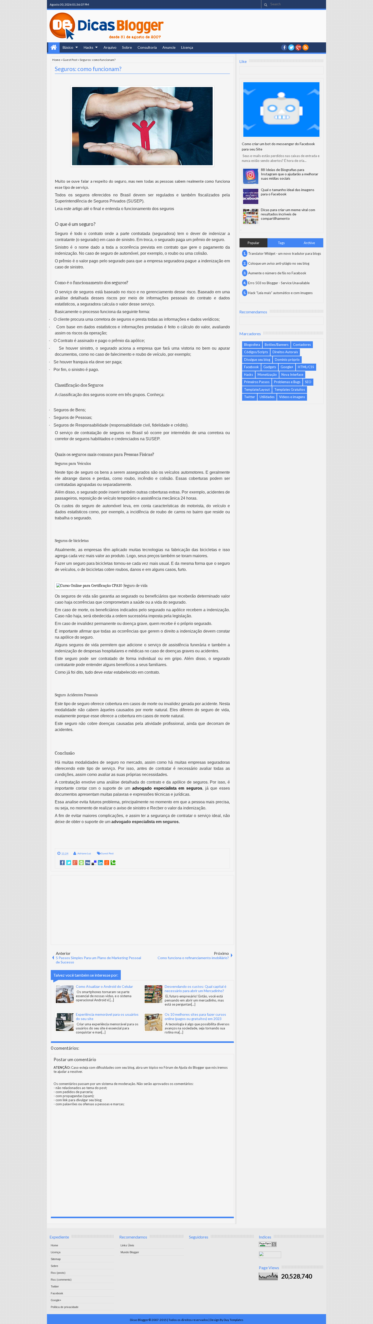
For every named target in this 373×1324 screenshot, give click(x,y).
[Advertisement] (142, 909)
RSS (305, 47)
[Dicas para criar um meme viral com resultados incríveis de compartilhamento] (251, 216)
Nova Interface (292, 374)
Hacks (88, 47)
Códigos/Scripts (256, 352)
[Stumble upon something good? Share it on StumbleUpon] (81, 862)
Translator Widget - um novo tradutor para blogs (284, 253)
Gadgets (269, 367)
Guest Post (70, 59)
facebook (284, 47)
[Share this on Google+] (75, 862)
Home (54, 47)
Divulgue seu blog (257, 360)
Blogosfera (252, 345)
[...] (112, 1000)
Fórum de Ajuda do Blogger (184, 1067)
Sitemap (56, 1259)
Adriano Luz (84, 853)
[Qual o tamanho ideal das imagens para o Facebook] (251, 196)
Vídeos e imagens (292, 397)
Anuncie (169, 47)
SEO (308, 382)
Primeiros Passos (256, 382)
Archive (309, 243)
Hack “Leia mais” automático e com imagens (280, 293)
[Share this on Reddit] (106, 862)
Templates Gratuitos (289, 389)
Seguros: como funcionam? (88, 68)
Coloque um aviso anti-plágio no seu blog (278, 263)
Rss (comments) (61, 1279)
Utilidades (267, 397)
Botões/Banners (277, 345)
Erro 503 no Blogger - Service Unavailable (279, 283)
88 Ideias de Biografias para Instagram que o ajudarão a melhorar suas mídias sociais (289, 173)
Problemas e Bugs (287, 382)
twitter (291, 47)
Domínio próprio (287, 360)
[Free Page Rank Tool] (268, 1246)
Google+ (298, 47)
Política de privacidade (64, 1307)
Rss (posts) (58, 1272)
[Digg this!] (87, 862)
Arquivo (110, 47)
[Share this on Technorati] (113, 862)
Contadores (302, 345)
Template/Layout (257, 389)
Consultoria (147, 47)
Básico (68, 47)
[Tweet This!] (68, 862)
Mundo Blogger (130, 1252)
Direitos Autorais (285, 352)
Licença (187, 47)
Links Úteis (127, 1245)
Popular (253, 243)
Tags (281, 243)
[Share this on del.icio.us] (94, 862)
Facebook (251, 367)
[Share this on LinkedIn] (100, 862)
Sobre (127, 47)
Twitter (249, 397)
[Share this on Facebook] (62, 862)
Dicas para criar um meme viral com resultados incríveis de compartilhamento (288, 214)
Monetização (267, 374)
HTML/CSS (306, 367)
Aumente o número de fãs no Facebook (277, 273)
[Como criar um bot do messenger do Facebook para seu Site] (281, 109)
